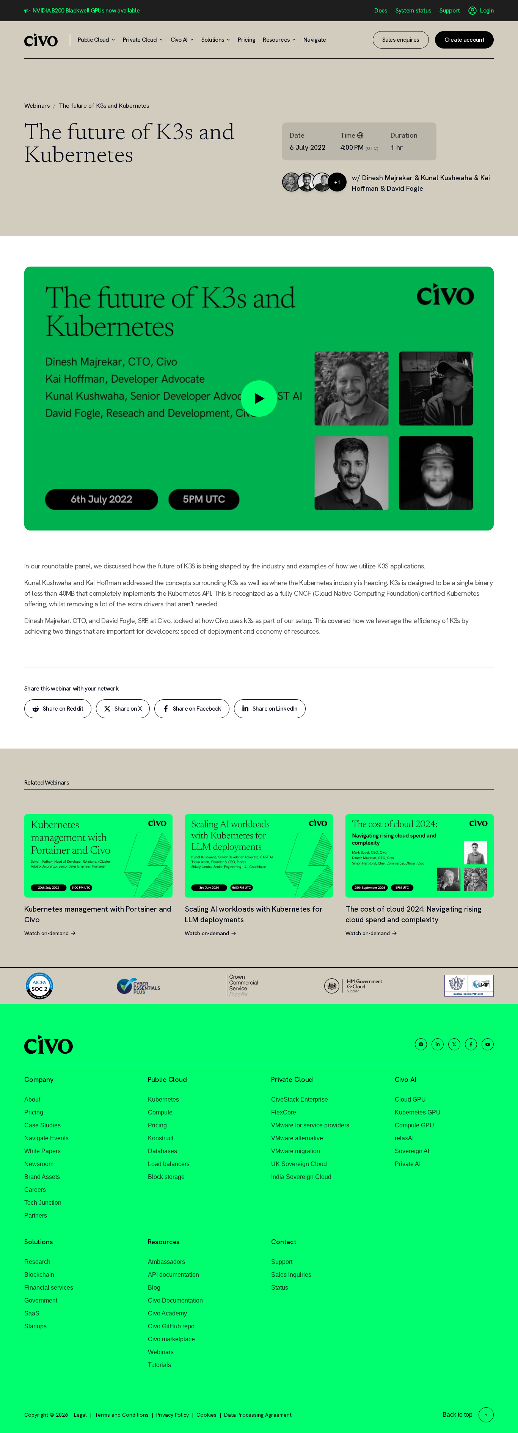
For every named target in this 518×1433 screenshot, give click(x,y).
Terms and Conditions (121, 1414)
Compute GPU (414, 1125)
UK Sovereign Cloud (299, 1164)
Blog (154, 1287)
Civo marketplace (171, 1339)
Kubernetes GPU (418, 1112)
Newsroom (38, 1164)
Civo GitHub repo (171, 1326)
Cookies (206, 1414)
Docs (380, 10)
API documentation (173, 1274)
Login (487, 10)
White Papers (42, 1151)
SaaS (31, 1313)
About (32, 1099)
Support (450, 10)
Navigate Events (46, 1138)
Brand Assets (42, 1177)
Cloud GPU (410, 1099)
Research (37, 1262)
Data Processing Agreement (258, 1414)
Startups (35, 1326)
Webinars (37, 106)
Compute (160, 1112)
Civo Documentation (175, 1300)
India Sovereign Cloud (301, 1177)
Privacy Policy (172, 1414)
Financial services (48, 1287)
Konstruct (160, 1138)
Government (40, 1300)
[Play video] (259, 398)
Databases (162, 1151)
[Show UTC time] (360, 135)
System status (413, 10)
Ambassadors (166, 1262)
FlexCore (283, 1112)
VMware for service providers (310, 1125)
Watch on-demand (46, 933)
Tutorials (159, 1365)
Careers (35, 1190)
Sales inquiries (291, 1274)
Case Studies (42, 1125)
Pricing (33, 1112)
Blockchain (39, 1274)
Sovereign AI (412, 1151)
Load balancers (169, 1164)
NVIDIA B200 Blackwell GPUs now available (86, 10)
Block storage (166, 1177)
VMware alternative (297, 1138)
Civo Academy (167, 1313)
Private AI (408, 1164)
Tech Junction (42, 1202)
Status (279, 1287)
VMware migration (295, 1151)
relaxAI (404, 1138)
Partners (35, 1215)
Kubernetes (163, 1099)
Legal (80, 1414)
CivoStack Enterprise (299, 1099)
